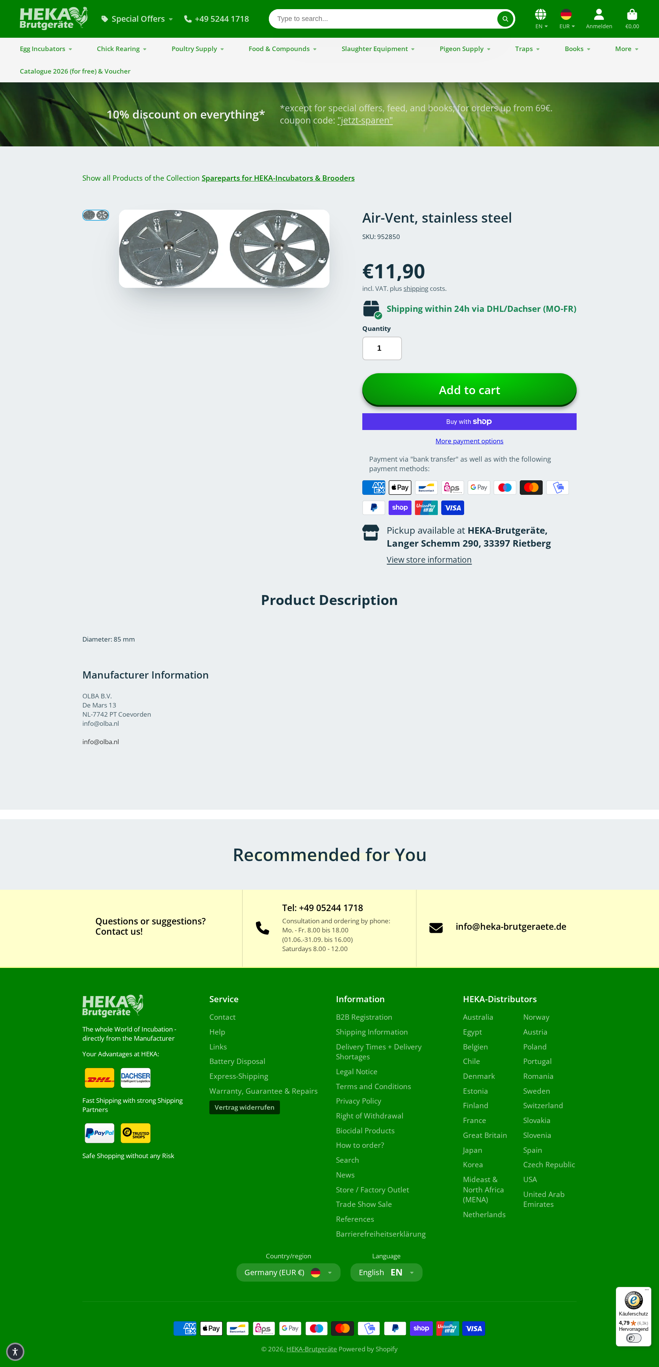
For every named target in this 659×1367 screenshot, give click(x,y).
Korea (473, 1165)
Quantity (376, 328)
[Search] (505, 19)
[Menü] (646, 1291)
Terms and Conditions (373, 1086)
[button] (15, 1352)
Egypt (472, 1032)
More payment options (469, 440)
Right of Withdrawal (369, 1116)
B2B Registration (364, 1017)
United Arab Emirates (544, 1199)
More (623, 48)
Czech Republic (549, 1165)
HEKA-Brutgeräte (311, 1349)
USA (530, 1179)
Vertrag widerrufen (245, 1107)
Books (574, 48)
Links (218, 1047)
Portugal (537, 1061)
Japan (472, 1150)
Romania (538, 1076)
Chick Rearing (118, 48)
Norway (536, 1017)
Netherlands (484, 1214)
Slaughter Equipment (375, 48)
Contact (222, 1017)
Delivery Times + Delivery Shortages (379, 1052)
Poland (535, 1047)
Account (599, 19)
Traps (524, 48)
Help (217, 1032)
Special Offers (138, 18)
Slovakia (537, 1120)
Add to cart (469, 390)
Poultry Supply (194, 48)
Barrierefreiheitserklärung (381, 1234)
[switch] (633, 1338)
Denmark (479, 1076)
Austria (535, 1032)
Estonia (475, 1091)
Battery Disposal (237, 1061)
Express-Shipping (238, 1076)
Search (347, 1160)
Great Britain (485, 1135)
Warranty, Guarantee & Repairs (263, 1091)
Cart (632, 19)
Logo (54, 19)
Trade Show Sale (364, 1204)
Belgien (475, 1047)
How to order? (360, 1145)
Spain (532, 1150)
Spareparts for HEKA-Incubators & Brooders (278, 178)
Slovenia (537, 1135)
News (345, 1175)
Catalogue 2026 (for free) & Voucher (75, 71)
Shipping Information (372, 1032)
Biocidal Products (365, 1131)
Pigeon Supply (462, 48)
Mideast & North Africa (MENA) (483, 1189)
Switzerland (543, 1105)
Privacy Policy (358, 1101)
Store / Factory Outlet (372, 1190)
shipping (415, 288)
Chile (471, 1061)
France (474, 1120)
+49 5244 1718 (222, 18)
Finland (476, 1105)
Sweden (536, 1091)
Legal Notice (357, 1072)
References (355, 1219)
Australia (478, 1017)
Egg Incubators (42, 48)
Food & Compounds (279, 48)
